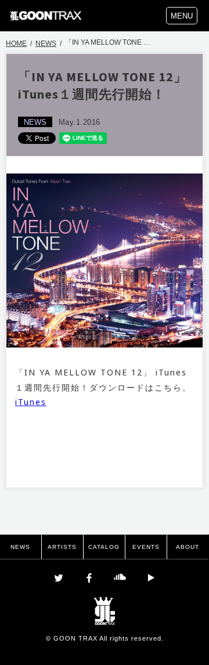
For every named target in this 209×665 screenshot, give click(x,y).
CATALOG (104, 547)
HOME (16, 43)
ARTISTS (62, 547)
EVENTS (146, 547)
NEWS (45, 43)
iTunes (30, 401)
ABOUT (187, 547)
